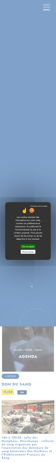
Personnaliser (28, 251)
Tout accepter (28, 246)
